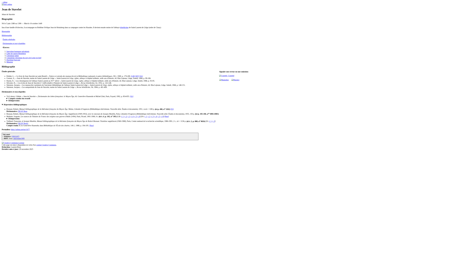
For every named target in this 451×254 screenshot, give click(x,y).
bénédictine (124, 27)
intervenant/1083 (19, 138)
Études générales (9, 39)
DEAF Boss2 (23, 123)
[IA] (141, 76)
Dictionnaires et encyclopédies (14, 43)
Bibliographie (7, 35)
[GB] (133, 76)
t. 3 (129, 116)
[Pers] (166, 116)
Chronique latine (12, 56)
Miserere (9, 62)
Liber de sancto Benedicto (16, 54)
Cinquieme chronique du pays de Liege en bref (23, 58)
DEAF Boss (22, 111)
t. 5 (135, 116)
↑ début (4, 2)
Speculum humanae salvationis (17, 51)
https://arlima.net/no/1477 (20, 130)
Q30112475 (15, 136)
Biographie (6, 31)
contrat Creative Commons (46, 145)
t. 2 (125, 116)
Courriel (230, 76)
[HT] (137, 76)
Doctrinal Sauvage (13, 60)
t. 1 (122, 116)
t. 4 (132, 116)
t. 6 (139, 116)
